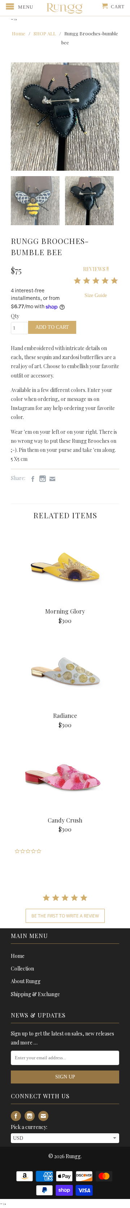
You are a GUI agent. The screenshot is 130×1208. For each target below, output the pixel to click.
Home (18, 955)
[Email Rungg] (50, 479)
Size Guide (95, 295)
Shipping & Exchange (35, 994)
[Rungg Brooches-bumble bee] (65, 116)
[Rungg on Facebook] (31, 479)
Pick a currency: (29, 1127)
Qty (15, 316)
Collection (22, 968)
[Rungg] (65, 8)
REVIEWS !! (96, 269)
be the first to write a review (65, 916)
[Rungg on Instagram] (41, 478)
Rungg (73, 1156)
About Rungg (25, 981)
